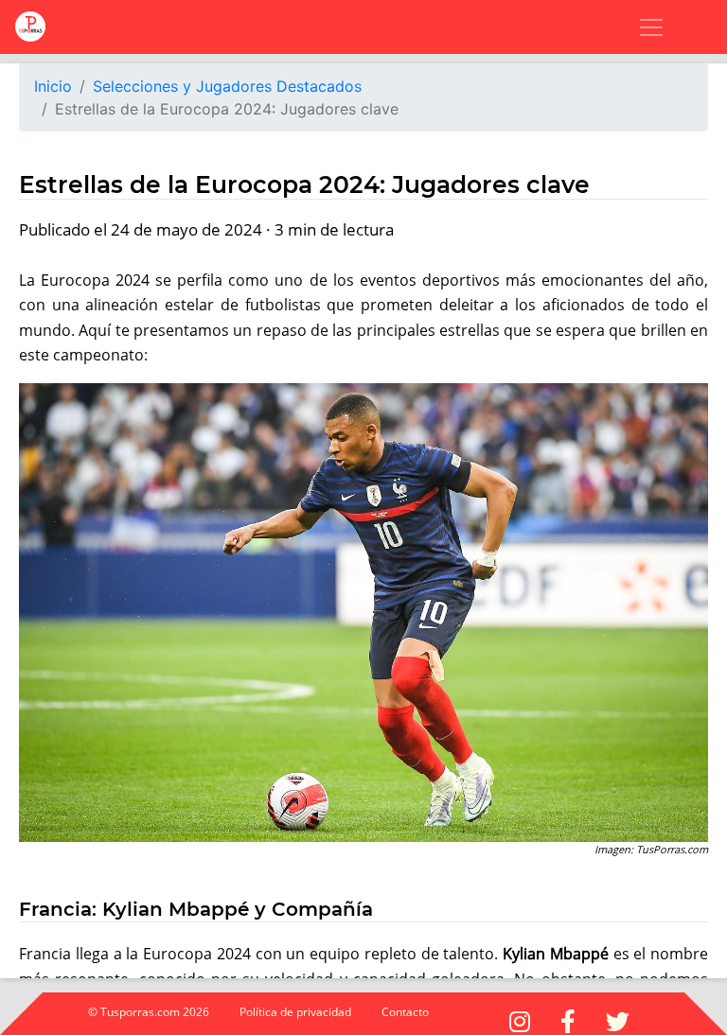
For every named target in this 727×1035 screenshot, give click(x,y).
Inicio (53, 86)
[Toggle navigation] (639, 27)
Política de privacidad (295, 1012)
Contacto (405, 1012)
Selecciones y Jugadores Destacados (227, 86)
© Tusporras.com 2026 (148, 1012)
